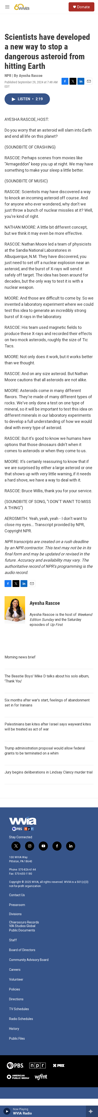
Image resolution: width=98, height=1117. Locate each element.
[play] (7, 1111)
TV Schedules (19, 1009)
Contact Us (17, 895)
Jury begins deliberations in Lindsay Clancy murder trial (49, 772)
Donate (83, 7)
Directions (16, 999)
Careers (15, 969)
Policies (14, 989)
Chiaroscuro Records (24, 922)
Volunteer (16, 979)
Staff (13, 940)
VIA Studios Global (22, 926)
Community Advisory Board (29, 960)
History (14, 1028)
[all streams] (92, 1111)
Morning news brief (20, 657)
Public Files (17, 1038)
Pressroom (17, 905)
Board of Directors (22, 950)
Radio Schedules (21, 1019)
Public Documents (22, 930)
